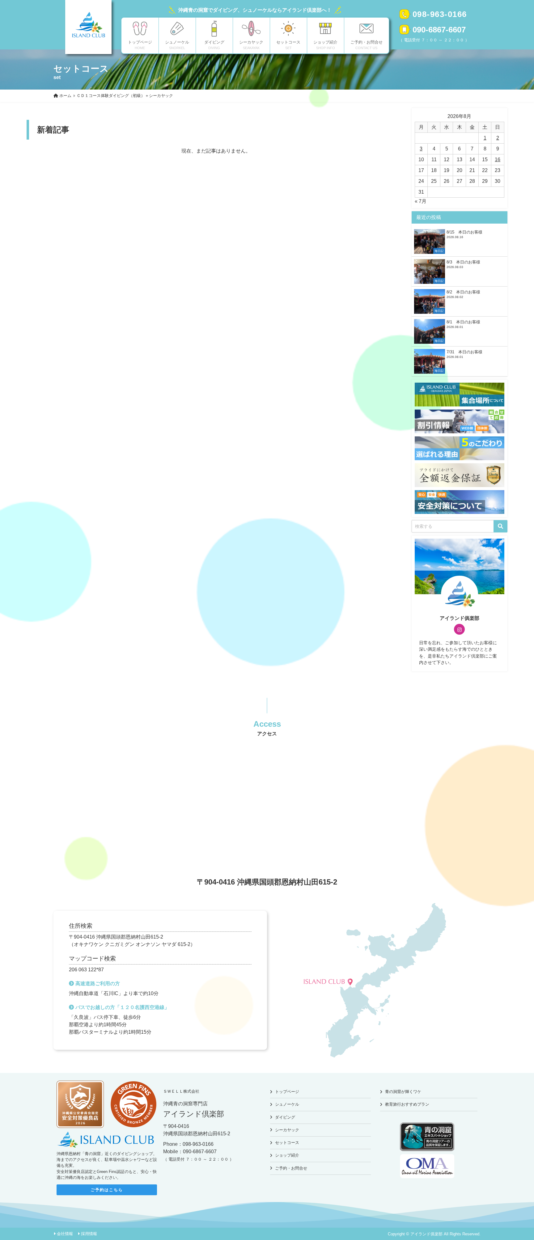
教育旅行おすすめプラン (407, 1104)
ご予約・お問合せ (291, 1168)
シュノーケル (287, 1104)
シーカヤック (287, 1130)
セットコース (287, 1142)
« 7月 (420, 201)
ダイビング (285, 1117)
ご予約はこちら (107, 1189)
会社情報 (65, 1233)
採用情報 (89, 1233)
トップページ (287, 1091)
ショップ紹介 (287, 1155)
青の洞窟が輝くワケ (403, 1091)
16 (497, 159)
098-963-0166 (440, 14)
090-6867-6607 (439, 29)
